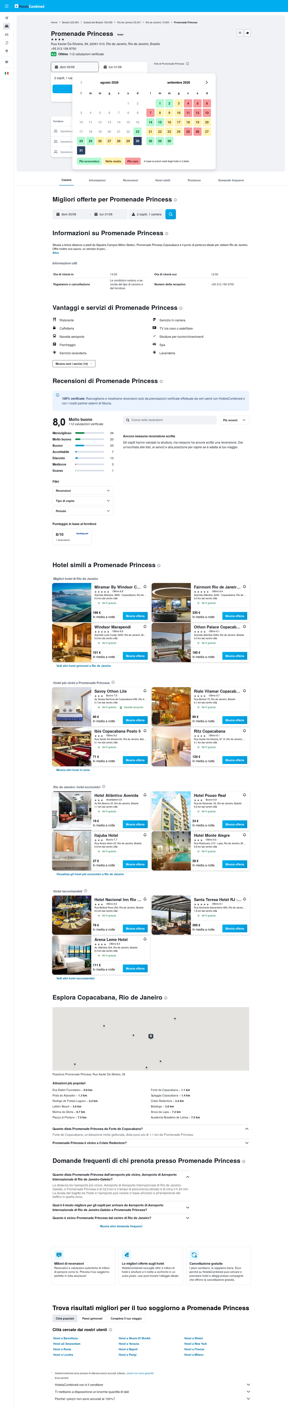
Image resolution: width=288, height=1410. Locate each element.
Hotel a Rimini (193, 1338)
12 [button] (100, 122)
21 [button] (118, 131)
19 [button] (100, 131)
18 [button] (90, 131)
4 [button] (90, 112)
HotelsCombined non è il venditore (79, 1384)
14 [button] (118, 122)
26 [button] (100, 141)
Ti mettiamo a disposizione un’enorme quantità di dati (92, 1391)
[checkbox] (72, 537)
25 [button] (90, 141)
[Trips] (7, 62)
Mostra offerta (135, 616)
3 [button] (81, 112)
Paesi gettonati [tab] (92, 1318)
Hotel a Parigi (128, 1355)
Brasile (66, 22)
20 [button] (109, 131)
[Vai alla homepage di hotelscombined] (29, 6)
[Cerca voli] (7, 18)
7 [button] (119, 112)
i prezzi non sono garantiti (139, 1373)
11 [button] (90, 122)
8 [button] (128, 112)
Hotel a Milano (194, 1355)
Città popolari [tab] (65, 1318)
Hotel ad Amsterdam (66, 1344)
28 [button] (118, 141)
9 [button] (138, 112)
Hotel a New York (195, 1344)
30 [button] (137, 141)
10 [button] (81, 122)
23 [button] (137, 131)
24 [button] (81, 141)
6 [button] (109, 112)
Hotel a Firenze (194, 1349)
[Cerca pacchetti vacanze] (7, 43)
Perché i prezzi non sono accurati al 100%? (85, 1398)
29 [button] (128, 141)
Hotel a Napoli (128, 1349)
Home (54, 22)
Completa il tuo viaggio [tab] (126, 1318)
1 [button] (128, 103)
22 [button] (128, 131)
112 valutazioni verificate (86, 54)
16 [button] (137, 122)
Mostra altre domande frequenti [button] (121, 1226)
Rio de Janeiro (125, 22)
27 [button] (109, 141)
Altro (56, 253)
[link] (83, 666)
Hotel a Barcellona (65, 1338)
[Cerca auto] (7, 34)
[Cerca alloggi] (7, 26)
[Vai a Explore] (7, 51)
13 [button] (109, 122)
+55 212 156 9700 (63, 48)
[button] (6, 6)
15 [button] (128, 122)
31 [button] (81, 150)
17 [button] (81, 131)
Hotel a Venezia (129, 1344)
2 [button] (138, 103)
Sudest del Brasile (93, 22)
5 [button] (100, 112)
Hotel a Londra (63, 1355)
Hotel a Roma (62, 1349)
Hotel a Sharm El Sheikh (135, 1338)
